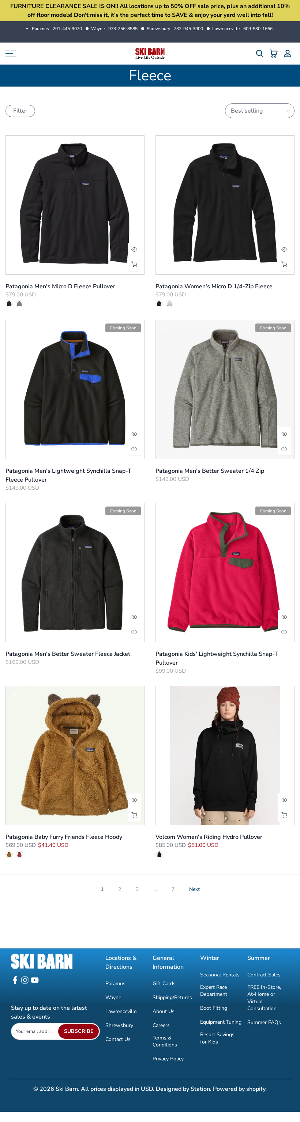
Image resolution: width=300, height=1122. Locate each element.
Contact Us (118, 1039)
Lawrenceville (242, 29)
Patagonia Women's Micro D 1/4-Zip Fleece (214, 286)
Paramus (57, 29)
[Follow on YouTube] (35, 982)
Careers (161, 1025)
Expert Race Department (213, 991)
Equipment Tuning (220, 1022)
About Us (164, 1011)
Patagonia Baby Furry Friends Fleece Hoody (63, 837)
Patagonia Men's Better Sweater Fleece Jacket (67, 654)
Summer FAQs (264, 1022)
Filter (20, 111)
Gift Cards (164, 983)
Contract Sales (264, 974)
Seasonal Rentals (220, 974)
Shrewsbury (175, 29)
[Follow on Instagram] (25, 982)
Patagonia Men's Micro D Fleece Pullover (60, 286)
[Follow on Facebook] (15, 982)
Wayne (114, 29)
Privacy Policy (168, 1058)
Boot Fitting (213, 1008)
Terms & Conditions (165, 1041)
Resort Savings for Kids (217, 1038)
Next (194, 889)
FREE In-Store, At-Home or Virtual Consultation (264, 998)
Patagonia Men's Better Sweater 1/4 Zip (209, 471)
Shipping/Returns (172, 997)
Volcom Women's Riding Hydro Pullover (208, 837)
